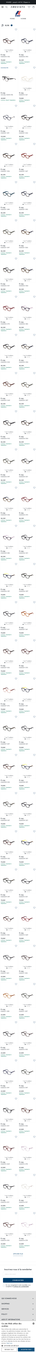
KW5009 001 (23, 819)
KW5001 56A (23, 247)
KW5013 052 (23, 1125)
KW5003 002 (5, 361)
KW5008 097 (5, 819)
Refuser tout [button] (9, 1349)
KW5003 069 (5, 399)
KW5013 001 (5, 1125)
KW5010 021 (23, 94)
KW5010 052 (5, 934)
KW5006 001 (23, 552)
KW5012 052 (23, 1048)
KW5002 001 (5, 285)
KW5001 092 (23, 208)
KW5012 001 (5, 1048)
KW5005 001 (23, 476)
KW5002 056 (23, 285)
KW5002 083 (23, 323)
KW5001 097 (5, 247)
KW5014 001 (5, 1201)
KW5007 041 (23, 628)
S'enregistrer (18, 1280)
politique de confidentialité (21, 1286)
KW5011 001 (5, 972)
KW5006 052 (5, 56)
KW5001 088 (5, 208)
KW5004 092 (23, 56)
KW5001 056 (5, 170)
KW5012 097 (23, 1087)
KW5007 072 (5, 705)
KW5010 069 (23, 934)
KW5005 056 (5, 514)
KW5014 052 (5, 1239)
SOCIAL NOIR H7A (7, 94)
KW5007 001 (5, 628)
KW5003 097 (23, 399)
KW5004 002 (5, 437)
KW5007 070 (23, 667)
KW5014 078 (23, 1239)
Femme (12, 19)
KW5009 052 (5, 858)
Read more (9, 1343)
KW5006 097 (23, 590)
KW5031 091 (5, 132)
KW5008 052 (5, 781)
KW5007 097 (5, 743)
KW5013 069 (5, 1163)
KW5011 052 (23, 972)
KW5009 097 (5, 896)
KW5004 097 (5, 476)
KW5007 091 (23, 705)
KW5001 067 (23, 170)
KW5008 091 (23, 781)
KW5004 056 (23, 437)
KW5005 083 (5, 552)
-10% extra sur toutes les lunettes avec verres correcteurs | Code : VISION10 (18, 2)
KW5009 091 (23, 858)
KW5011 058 (5, 1010)
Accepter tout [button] (26, 1349)
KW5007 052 (5, 667)
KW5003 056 (23, 361)
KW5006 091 (5, 590)
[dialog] (18, 1337)
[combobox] (33, 1324)
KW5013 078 (23, 1163)
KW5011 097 (23, 1010)
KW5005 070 (23, 514)
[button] (16, 1345)
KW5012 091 (5, 1087)
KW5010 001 (23, 896)
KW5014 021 (23, 1201)
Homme (23, 19)
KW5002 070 (5, 323)
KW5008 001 (23, 743)
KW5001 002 (23, 132)
